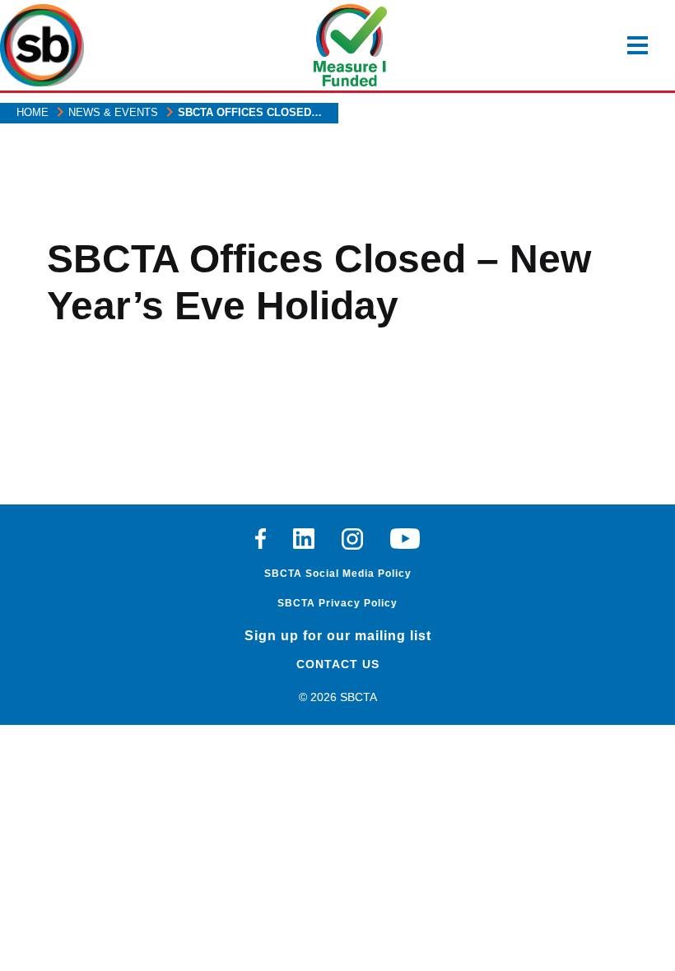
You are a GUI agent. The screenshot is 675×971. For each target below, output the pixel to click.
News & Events (113, 112)
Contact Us (337, 664)
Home (32, 112)
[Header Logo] (42, 45)
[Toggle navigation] (638, 45)
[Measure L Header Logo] (351, 45)
